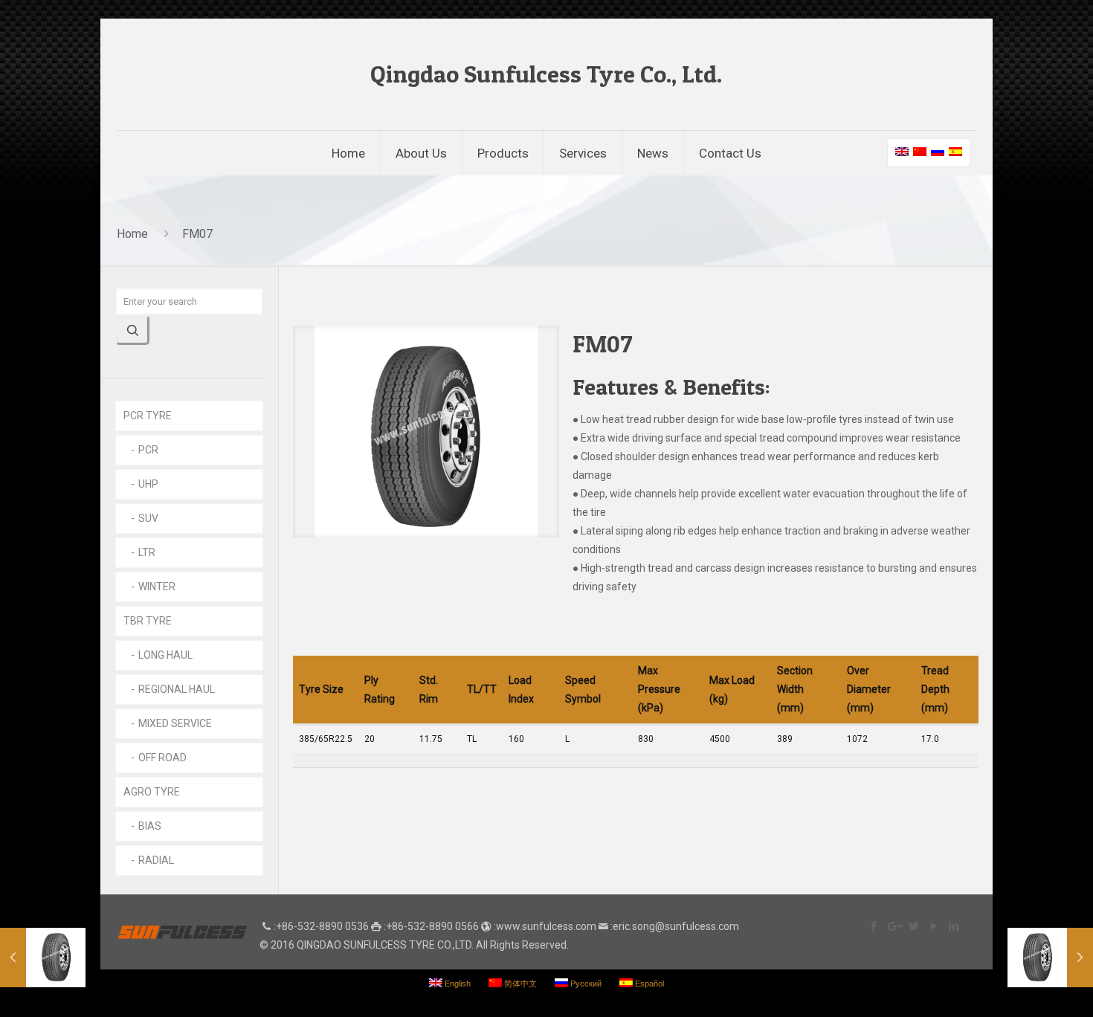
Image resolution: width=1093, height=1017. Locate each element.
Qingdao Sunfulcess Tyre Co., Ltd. (546, 73)
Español (648, 983)
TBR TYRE (147, 621)
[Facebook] (873, 926)
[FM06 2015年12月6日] (1050, 957)
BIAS (149, 826)
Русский (585, 983)
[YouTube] (933, 926)
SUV (148, 518)
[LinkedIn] (953, 926)
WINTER (156, 587)
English (456, 983)
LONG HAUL (165, 655)
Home (132, 234)
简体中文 (519, 983)
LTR (146, 552)
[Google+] (893, 926)
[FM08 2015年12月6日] (43, 957)
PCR (148, 450)
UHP (148, 484)
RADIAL (156, 860)
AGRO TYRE (151, 792)
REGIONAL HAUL (176, 689)
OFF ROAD (162, 757)
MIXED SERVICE (175, 723)
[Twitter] (913, 926)
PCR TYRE (147, 416)
